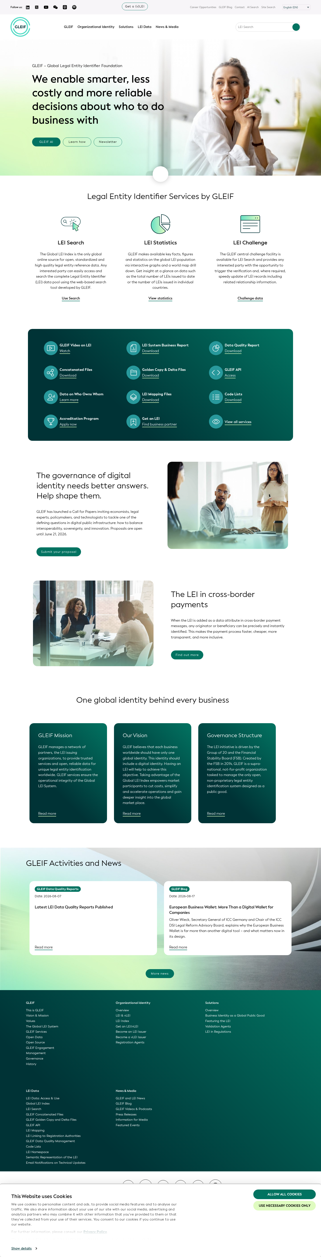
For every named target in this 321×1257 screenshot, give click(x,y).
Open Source (35, 1042)
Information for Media (132, 1120)
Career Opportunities (203, 7)
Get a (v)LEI (135, 6)
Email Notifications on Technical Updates (55, 1163)
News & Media (167, 27)
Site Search (268, 7)
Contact (240, 7)
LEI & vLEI (123, 1015)
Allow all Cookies (285, 1194)
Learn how (77, 142)
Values (30, 1021)
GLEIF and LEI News (130, 1098)
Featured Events (128, 1125)
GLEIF (68, 27)
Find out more (187, 655)
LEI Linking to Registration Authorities (53, 1136)
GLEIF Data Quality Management (50, 1141)
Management (36, 1053)
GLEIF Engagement (40, 1048)
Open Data (34, 1037)
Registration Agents (130, 1042)
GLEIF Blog (225, 7)
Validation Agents (218, 1026)
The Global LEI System (42, 1026)
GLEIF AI (46, 142)
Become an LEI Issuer (131, 1032)
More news (160, 974)
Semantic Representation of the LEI (52, 1157)
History (31, 1064)
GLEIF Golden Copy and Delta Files (51, 1120)
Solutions (126, 27)
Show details (21, 1248)
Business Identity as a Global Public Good (235, 1015)
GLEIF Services (36, 1032)
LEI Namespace (37, 1152)
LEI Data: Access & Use (42, 1098)
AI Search (253, 7)
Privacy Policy (95, 1232)
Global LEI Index (38, 1103)
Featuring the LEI (217, 1021)
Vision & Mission (37, 1015)
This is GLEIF (35, 1010)
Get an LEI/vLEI (127, 1026)
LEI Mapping (35, 1130)
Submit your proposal (58, 552)
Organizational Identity (96, 27)
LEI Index (122, 1021)
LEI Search (33, 1109)
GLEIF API (33, 1125)
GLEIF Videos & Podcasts (134, 1109)
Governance (34, 1058)
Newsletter (108, 142)
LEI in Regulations (218, 1032)
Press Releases (126, 1114)
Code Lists (33, 1147)
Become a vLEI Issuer (131, 1037)
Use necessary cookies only (285, 1205)
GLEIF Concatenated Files (44, 1114)
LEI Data (144, 27)
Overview (122, 1010)
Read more (47, 813)
